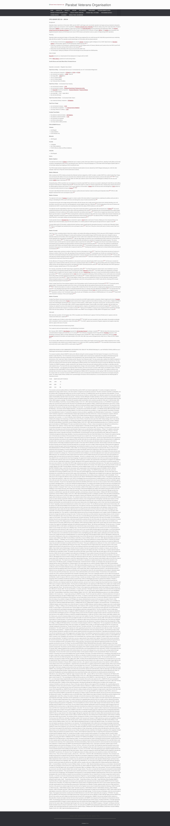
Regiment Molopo (83, 89)
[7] (107, 283)
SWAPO (57, 28)
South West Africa (86, 28)
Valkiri (60, 75)
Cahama (65, 198)
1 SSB (66, 74)
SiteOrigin (84, 823)
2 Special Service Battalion (73, 107)
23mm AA (85, 270)
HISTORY (74, 10)
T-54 (94, 290)
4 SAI (73, 72)
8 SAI (78, 72)
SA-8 (83, 220)
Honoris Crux (87, 272)
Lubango (81, 41)
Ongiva (71, 188)
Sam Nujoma (66, 331)
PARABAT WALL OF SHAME (92, 12)
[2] (113, 176)
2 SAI (67, 109)
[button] (119, 12)
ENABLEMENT (92, 10)
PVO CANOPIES (82, 10)
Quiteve (65, 161)
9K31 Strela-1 (56, 58)
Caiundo (118, 299)
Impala (90, 186)
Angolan (106, 30)
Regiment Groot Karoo (69, 88)
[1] (85, 43)
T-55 (75, 274)
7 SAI (67, 116)
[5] (61, 239)
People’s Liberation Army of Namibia (84, 26)
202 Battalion (70, 115)
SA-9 (113, 186)
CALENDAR (63, 14)
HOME (51, 10)
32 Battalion (70, 100)
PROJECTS (67, 10)
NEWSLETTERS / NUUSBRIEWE (76, 14)
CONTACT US (59, 10)
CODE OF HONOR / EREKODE (76, 12)
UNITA (54, 180)
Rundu (68, 300)
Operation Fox (65, 220)
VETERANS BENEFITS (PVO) (104, 10)
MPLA (100, 30)
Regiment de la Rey (80, 88)
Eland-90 (51, 56)
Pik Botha (106, 332)
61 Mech (68, 72)
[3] (69, 179)
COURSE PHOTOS (54, 14)
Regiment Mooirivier (74, 89)
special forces (69, 41)
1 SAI (65, 86)
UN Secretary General (82, 331)
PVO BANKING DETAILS (106, 12)
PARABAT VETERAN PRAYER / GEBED (59, 12)
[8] (114, 309)
